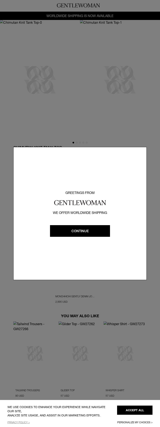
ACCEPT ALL (135, 410)
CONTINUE (80, 231)
